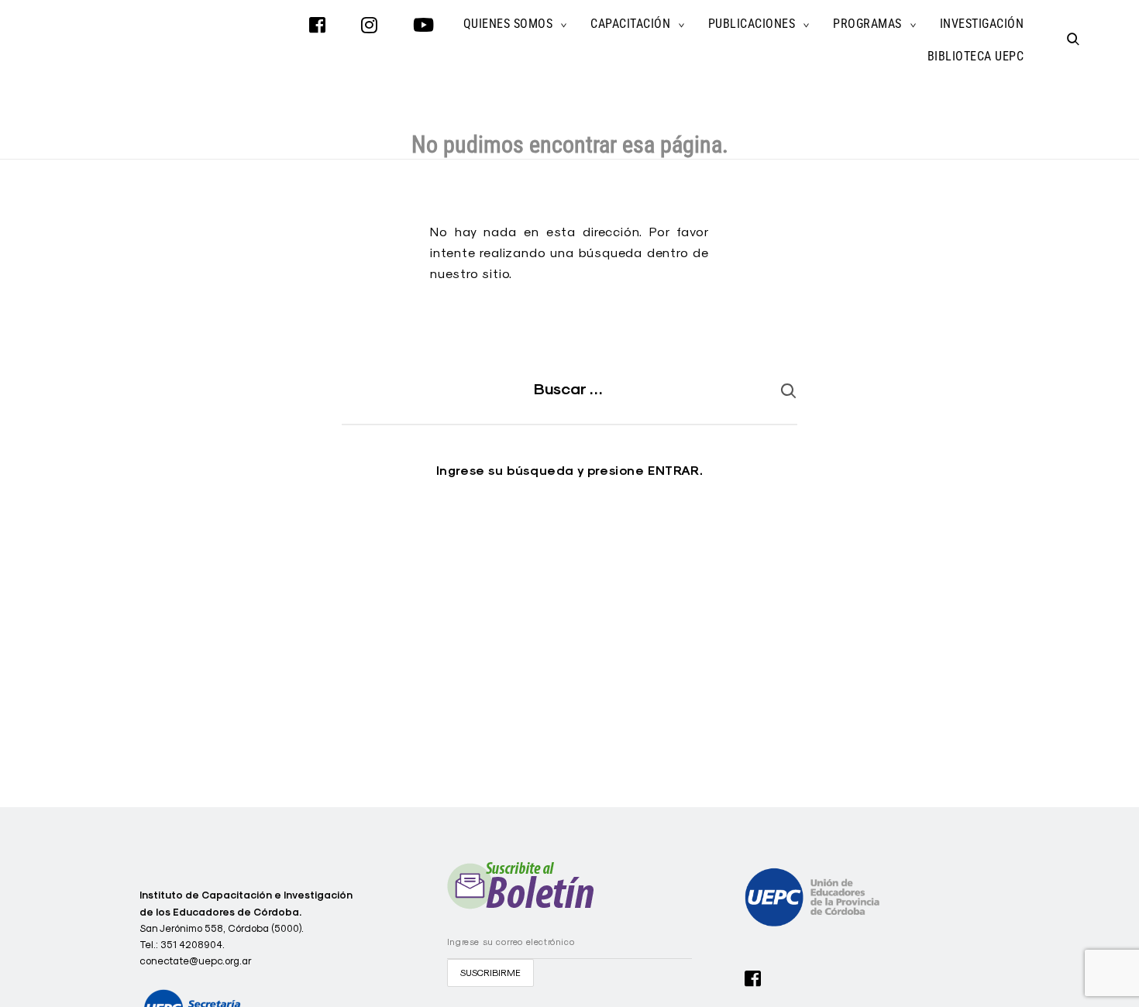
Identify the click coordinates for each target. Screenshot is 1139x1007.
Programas (867, 23)
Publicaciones (752, 23)
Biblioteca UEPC (975, 56)
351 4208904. (192, 944)
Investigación (982, 23)
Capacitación (630, 23)
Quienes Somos (508, 23)
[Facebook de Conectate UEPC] (753, 977)
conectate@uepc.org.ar (195, 960)
